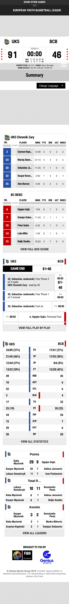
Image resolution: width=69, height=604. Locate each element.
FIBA (22, 557)
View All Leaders (35, 533)
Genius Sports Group (47, 557)
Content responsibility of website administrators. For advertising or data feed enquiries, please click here (34, 574)
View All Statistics (34, 441)
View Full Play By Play (34, 328)
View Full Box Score (34, 249)
